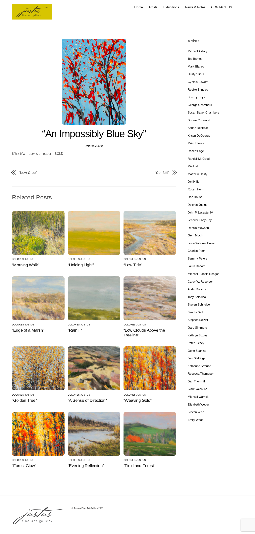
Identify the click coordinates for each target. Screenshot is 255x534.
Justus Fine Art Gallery (86, 508)
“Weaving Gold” (137, 400)
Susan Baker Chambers (203, 112)
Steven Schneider (199, 304)
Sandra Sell (195, 312)
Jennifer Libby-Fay (200, 220)
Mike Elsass (196, 143)
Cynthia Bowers (198, 81)
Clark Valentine (197, 389)
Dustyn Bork (196, 74)
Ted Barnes (195, 58)
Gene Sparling (197, 350)
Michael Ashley (197, 51)
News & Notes (195, 7)
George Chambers (200, 105)
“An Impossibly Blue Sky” (94, 133)
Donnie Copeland (199, 120)
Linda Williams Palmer (202, 243)
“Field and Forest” (139, 465)
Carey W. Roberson (200, 281)
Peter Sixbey (196, 343)
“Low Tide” (133, 265)
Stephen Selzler (198, 319)
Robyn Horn (195, 189)
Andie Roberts (197, 289)
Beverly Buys (196, 97)
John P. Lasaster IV (200, 212)
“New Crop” (28, 172)
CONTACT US (221, 7)
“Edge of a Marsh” (28, 330)
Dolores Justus (94, 145)
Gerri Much (195, 235)
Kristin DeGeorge (199, 135)
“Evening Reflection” (86, 465)
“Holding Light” (81, 265)
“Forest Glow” (24, 465)
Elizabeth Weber (198, 404)
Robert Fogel (196, 151)
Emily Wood (195, 419)
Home (138, 7)
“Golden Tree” (24, 400)
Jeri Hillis (193, 181)
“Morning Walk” (25, 265)
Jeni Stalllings (196, 358)
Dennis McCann (198, 227)
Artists (153, 7)
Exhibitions (171, 7)
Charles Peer (196, 250)
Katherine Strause (199, 366)
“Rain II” (75, 330)
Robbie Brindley (198, 89)
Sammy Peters (197, 258)
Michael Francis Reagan (203, 273)
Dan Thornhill (196, 381)
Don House (195, 197)
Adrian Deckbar (198, 127)
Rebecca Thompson (201, 373)
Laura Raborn (196, 266)
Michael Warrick (198, 396)
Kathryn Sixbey (198, 335)
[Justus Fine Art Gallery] (32, 18)
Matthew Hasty (197, 174)
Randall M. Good (199, 158)
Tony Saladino (197, 297)
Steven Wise (196, 412)
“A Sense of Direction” (87, 400)
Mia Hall (193, 166)
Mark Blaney (196, 66)
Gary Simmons (198, 327)
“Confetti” (162, 172)
